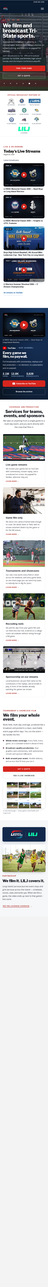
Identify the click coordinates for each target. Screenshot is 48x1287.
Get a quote (24, 76)
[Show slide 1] (4, 83)
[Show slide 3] (16, 83)
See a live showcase (24, 776)
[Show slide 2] (10, 83)
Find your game (24, 68)
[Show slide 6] (36, 83)
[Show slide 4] (23, 83)
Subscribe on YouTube (26, 383)
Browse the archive (24, 391)
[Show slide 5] (29, 83)
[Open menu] (42, 9)
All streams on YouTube (13, 292)
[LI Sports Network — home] (5, 9)
